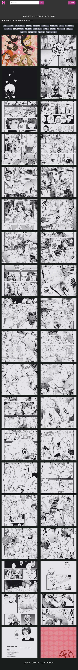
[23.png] (19, 412)
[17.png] (19, 313)
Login (72, 3)
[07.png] (19, 149)
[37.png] (19, 642)
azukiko (41, 32)
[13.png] (19, 247)
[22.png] (58, 379)
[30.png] (58, 510)
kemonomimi (19, 26)
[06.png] (58, 116)
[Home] (2, 20)
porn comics (28, 16)
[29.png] (19, 510)
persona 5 (32, 32)
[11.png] (19, 214)
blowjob (45, 26)
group (52, 29)
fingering (61, 29)
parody (23, 32)
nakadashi (69, 26)
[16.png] (58, 280)
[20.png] (58, 346)
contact (27, 663)
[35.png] (19, 609)
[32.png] (58, 543)
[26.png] (58, 445)
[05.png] (19, 116)
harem (45, 29)
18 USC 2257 (50, 663)
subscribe (35, 663)
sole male (37, 29)
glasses (36, 26)
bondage (53, 26)
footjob (8, 29)
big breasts (8, 26)
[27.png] (19, 477)
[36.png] (58, 609)
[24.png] (58, 412)
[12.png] (58, 214)
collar (70, 29)
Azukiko (9, 20)
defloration (18, 29)
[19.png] (19, 346)
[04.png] (58, 83)
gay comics (39, 16)
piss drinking (51, 32)
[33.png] (19, 576)
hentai (28, 26)
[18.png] (58, 313)
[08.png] (58, 149)
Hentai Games (50, 16)
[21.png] (19, 379)
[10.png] (58, 182)
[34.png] (58, 576)
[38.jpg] (58, 642)
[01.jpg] (19, 50)
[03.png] (19, 83)
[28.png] (58, 477)
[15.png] (19, 280)
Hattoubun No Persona (23, 20)
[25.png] (19, 445)
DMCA (43, 663)
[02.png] (58, 50)
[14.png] (58, 247)
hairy (61, 26)
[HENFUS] (5, 2)
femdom (28, 29)
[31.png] (19, 543)
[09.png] (19, 182)
